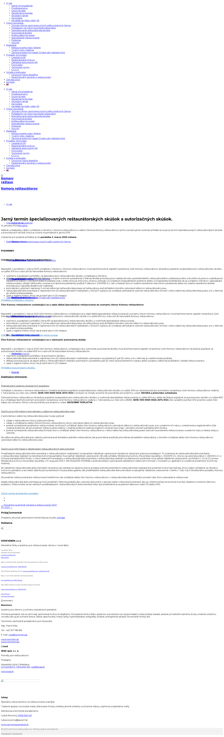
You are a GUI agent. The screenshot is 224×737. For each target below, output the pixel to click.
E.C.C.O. (15, 70)
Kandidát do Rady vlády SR (25, 20)
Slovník (15, 43)
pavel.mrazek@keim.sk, (30, 571)
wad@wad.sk (38, 667)
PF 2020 (6, 507)
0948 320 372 (22, 589)
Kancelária (16, 18)
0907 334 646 (17, 580)
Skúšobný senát (19, 15)
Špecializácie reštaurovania (25, 38)
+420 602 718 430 (43, 571)
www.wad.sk (7, 671)
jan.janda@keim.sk (7, 580)
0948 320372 (5, 557)
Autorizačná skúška (21, 33)
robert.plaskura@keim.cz (9, 589)
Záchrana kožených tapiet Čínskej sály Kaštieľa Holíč (38, 52)
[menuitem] (7, 84)
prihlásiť (61, 517)
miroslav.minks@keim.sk (9, 566)
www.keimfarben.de (7, 596)
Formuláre (17, 65)
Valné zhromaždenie (22, 6)
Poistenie (16, 40)
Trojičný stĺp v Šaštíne (22, 50)
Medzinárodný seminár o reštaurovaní (31, 77)
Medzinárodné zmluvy (23, 60)
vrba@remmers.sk (17, 635)
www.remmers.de (10, 642)
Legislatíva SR (18, 57)
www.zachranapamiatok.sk (15, 724)
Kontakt (10, 82)
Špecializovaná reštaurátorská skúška (30, 30)
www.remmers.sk (10, 639)
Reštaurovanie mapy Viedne (26, 47)
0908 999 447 (25, 715)
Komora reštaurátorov (19, 188)
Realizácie (11, 45)
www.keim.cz (5, 594)
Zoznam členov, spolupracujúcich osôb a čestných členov (41, 25)
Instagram (17, 733)
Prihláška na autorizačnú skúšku (18, 368)
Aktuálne (22, 225)
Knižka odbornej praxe (23, 35)
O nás (9, 3)
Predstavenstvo (19, 8)
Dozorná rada (18, 10)
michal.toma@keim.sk (8, 555)
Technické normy (20, 67)
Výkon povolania (14, 23)
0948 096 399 (22, 566)
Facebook (6, 733)
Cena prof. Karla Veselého (24, 75)
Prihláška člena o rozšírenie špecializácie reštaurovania (29, 335)
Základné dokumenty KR (24, 62)
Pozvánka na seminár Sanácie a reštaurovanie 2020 (29, 505)
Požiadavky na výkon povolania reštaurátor (33, 28)
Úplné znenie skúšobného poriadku (19, 493)
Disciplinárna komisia (22, 13)
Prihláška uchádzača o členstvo (17, 300)
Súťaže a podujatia (16, 72)
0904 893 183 (23, 667)
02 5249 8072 (8, 667)
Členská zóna (13, 79)
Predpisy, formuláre (16, 55)
